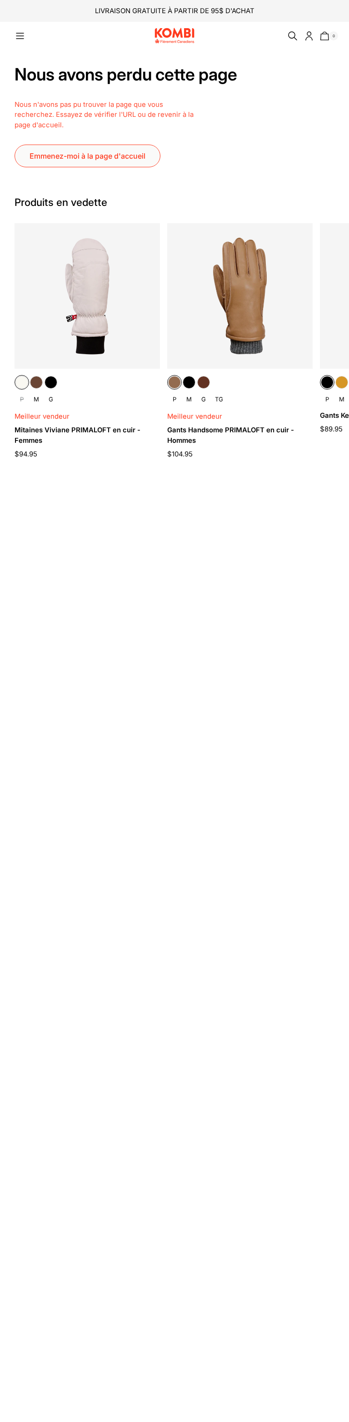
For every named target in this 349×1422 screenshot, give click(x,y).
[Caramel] (174, 382)
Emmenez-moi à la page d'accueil (87, 155)
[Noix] (203, 382)
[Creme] (21, 382)
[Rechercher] (291, 36)
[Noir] (51, 382)
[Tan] (341, 382)
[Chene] (36, 382)
